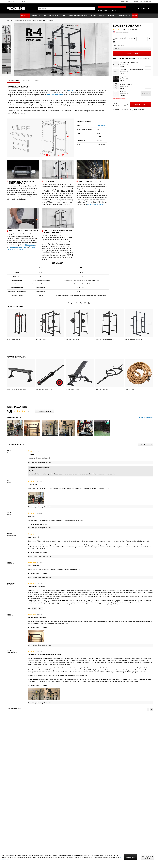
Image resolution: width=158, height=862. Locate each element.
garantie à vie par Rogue (95, 204)
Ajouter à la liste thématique (139, 109)
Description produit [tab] (13, 80)
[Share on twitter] (81, 303)
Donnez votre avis (132, 29)
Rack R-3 (71, 90)
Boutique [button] (24, 16)
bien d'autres (20, 249)
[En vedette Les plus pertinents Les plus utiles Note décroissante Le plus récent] (145, 444)
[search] (66, 8)
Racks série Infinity (37, 20)
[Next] (151, 709)
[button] (93, 8)
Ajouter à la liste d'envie (121, 109)
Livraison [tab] (36, 80)
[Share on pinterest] (85, 303)
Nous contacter (133, 1)
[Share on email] (89, 303)
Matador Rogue (30, 245)
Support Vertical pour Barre (17, 247)
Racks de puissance (27, 20)
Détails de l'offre (124, 64)
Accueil (8, 20)
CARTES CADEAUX (122, 1)
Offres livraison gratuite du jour (111, 7)
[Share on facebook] (76, 303)
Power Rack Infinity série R (54, 95)
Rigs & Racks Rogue (16, 20)
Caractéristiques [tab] (26, 80)
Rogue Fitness (101, 125)
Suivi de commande (145, 1)
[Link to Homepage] (16, 8)
